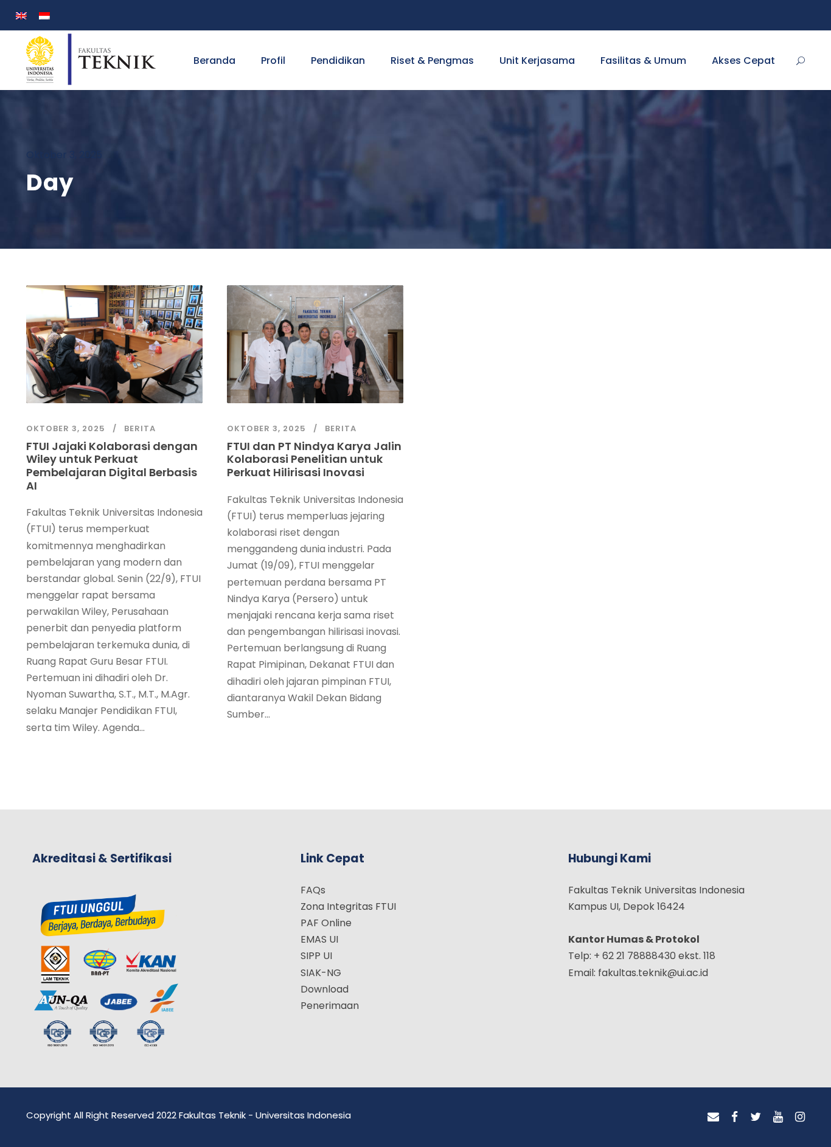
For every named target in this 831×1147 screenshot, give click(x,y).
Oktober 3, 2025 (65, 428)
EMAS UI (319, 939)
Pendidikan (338, 61)
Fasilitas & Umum (643, 61)
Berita (140, 428)
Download (325, 989)
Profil (273, 61)
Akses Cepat (743, 61)
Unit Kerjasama (537, 61)
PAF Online (326, 923)
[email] (713, 1117)
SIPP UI (316, 956)
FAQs (313, 890)
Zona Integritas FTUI (348, 906)
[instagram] (800, 1117)
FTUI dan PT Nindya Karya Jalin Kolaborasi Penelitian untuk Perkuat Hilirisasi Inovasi (314, 459)
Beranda (214, 61)
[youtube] (778, 1117)
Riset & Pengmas (432, 61)
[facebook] (734, 1117)
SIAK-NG (321, 973)
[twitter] (755, 1117)
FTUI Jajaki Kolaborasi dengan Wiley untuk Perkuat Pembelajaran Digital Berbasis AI (112, 465)
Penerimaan (330, 1006)
